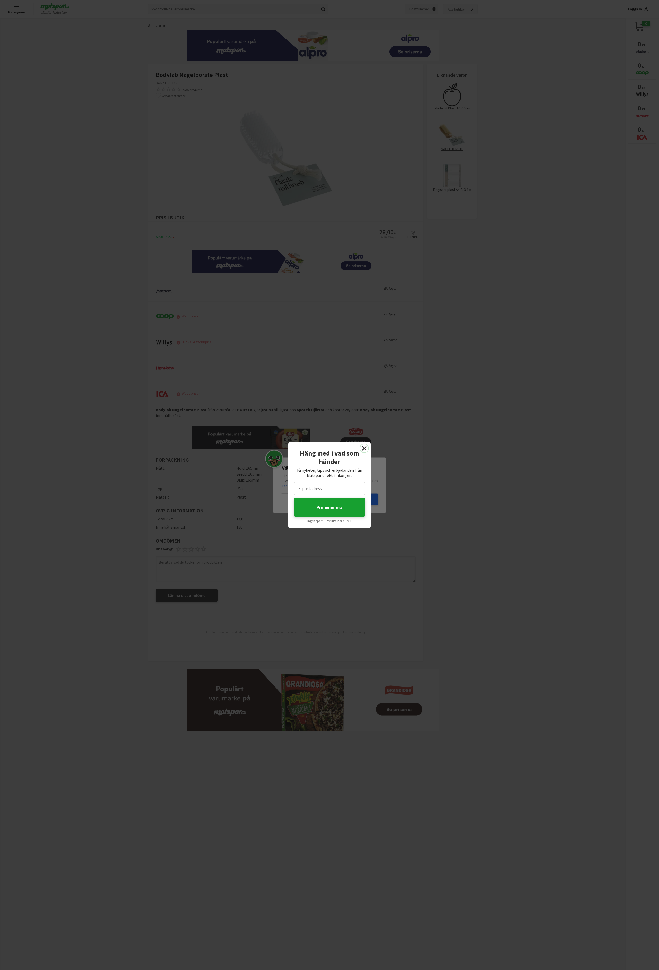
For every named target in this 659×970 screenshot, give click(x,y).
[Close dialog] (364, 448)
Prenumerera (329, 507)
